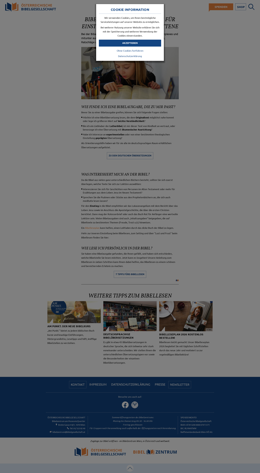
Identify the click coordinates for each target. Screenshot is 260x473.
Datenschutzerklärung (130, 56)
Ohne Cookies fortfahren (130, 50)
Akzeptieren (130, 43)
